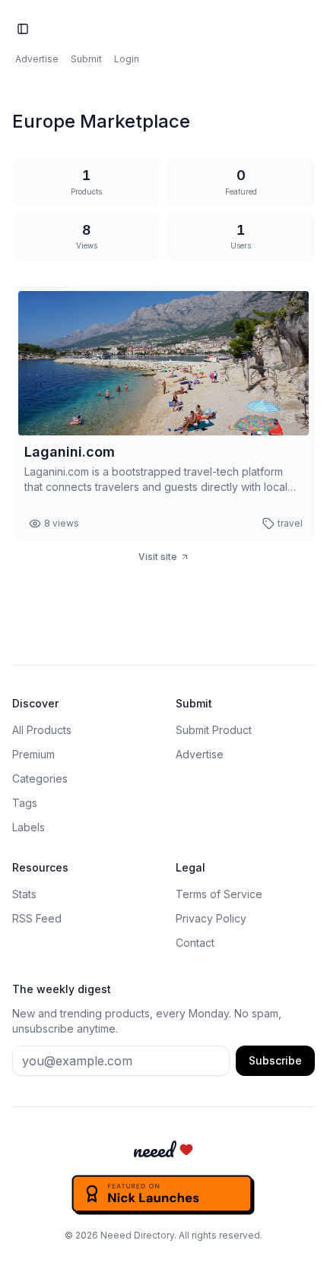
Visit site (157, 556)
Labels (28, 827)
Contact (195, 942)
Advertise (37, 59)
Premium (33, 754)
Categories (40, 778)
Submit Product (214, 729)
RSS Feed (37, 918)
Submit (86, 59)
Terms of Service (219, 894)
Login (126, 59)
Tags (24, 802)
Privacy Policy (211, 918)
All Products (41, 729)
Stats (24, 894)
